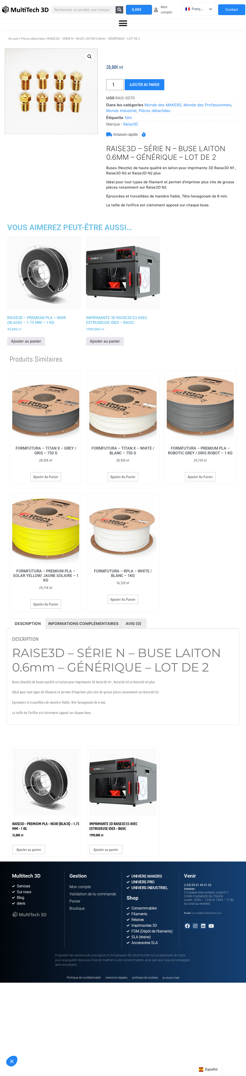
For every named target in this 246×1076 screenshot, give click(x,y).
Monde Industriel (121, 110)
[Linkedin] (203, 926)
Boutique (77, 908)
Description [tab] (28, 623)
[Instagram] (195, 926)
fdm (128, 117)
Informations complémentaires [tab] (83, 623)
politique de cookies (145, 977)
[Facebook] (187, 926)
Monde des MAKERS (162, 104)
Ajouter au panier (144, 84)
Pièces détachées (33, 38)
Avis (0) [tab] (133, 623)
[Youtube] (211, 926)
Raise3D (130, 124)
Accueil (13, 38)
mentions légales (116, 977)
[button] (12, 1061)
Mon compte (80, 887)
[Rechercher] (119, 9)
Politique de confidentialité (84, 977)
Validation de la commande (92, 894)
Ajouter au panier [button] (26, 341)
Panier (74, 901)
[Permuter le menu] (123, 23)
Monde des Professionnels (207, 104)
